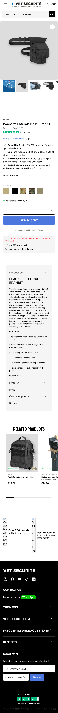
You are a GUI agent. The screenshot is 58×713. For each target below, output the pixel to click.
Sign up (37, 677)
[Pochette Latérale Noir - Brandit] (15, 191)
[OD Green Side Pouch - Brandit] (40, 191)
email (10, 597)
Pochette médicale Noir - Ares (21, 477)
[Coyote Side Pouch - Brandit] (6, 191)
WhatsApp (28, 597)
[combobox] (17, 677)
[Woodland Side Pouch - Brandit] (32, 191)
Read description (10, 175)
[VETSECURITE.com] (29, 570)
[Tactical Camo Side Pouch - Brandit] (23, 191)
